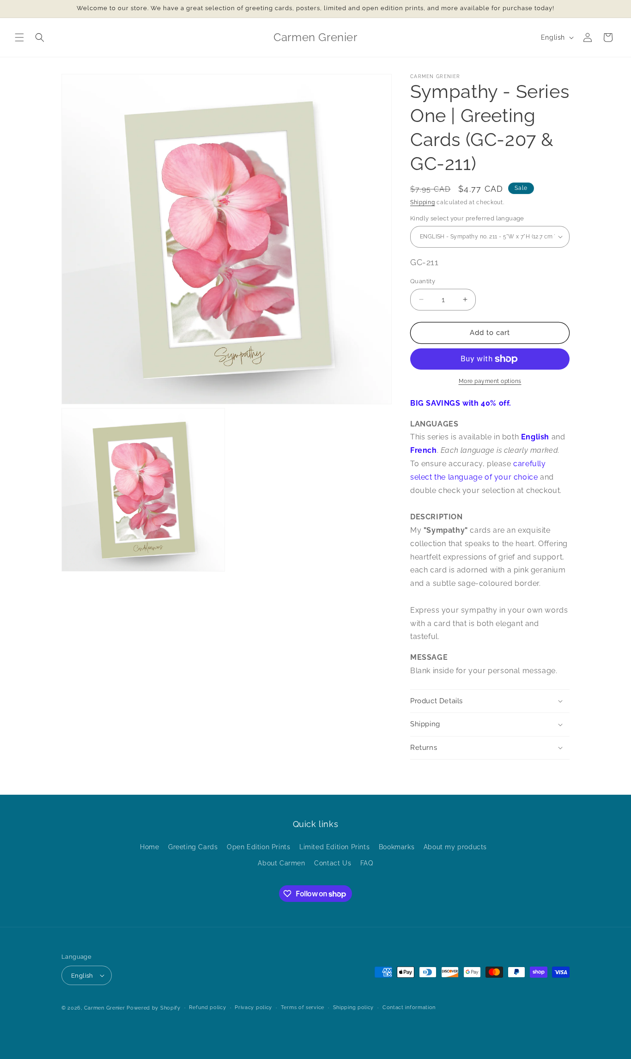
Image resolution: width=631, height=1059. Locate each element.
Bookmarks (396, 847)
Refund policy (207, 1007)
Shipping (422, 202)
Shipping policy (353, 1007)
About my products (455, 847)
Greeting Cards (193, 847)
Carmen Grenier (104, 1008)
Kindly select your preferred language (467, 218)
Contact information (409, 1007)
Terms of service (302, 1007)
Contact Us (332, 863)
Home (149, 847)
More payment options (490, 381)
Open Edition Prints (258, 847)
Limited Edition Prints (334, 847)
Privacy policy (253, 1007)
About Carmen (281, 863)
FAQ (366, 863)
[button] (19, 37)
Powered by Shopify (154, 1008)
